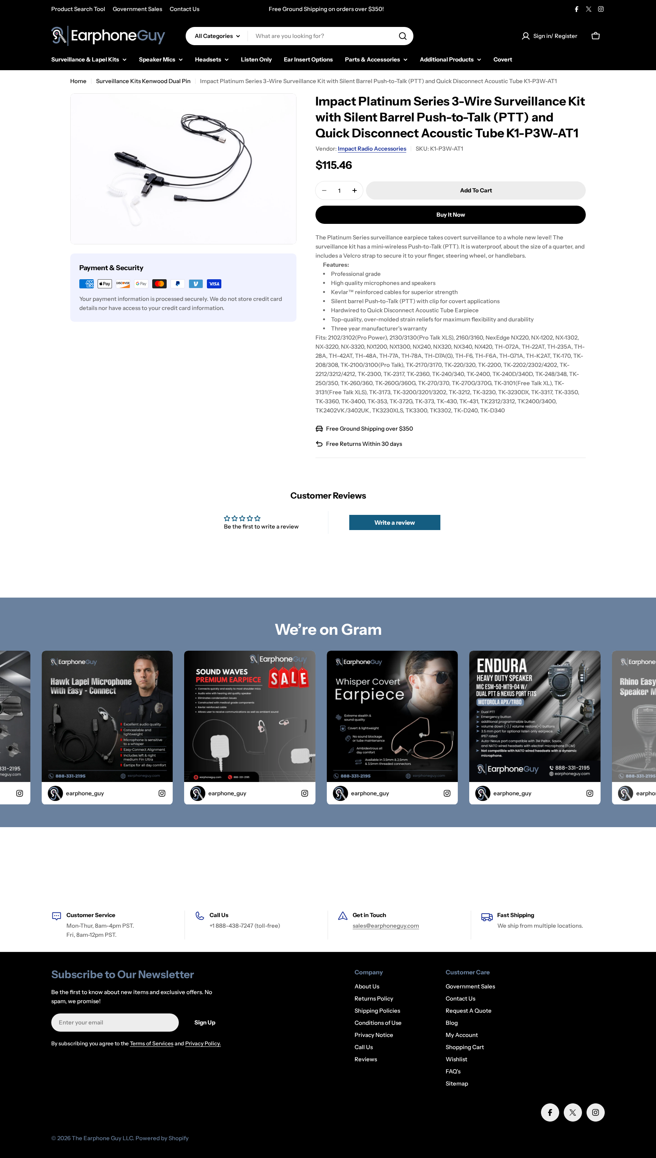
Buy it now (451, 214)
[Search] (402, 36)
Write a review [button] (394, 522)
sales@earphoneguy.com (386, 925)
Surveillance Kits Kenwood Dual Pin (143, 81)
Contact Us (184, 9)
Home (78, 81)
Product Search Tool (78, 9)
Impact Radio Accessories (372, 148)
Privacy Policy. (203, 1043)
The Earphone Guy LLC (102, 1138)
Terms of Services (151, 1043)
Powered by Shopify (162, 1138)
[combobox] (299, 36)
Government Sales (137, 9)
